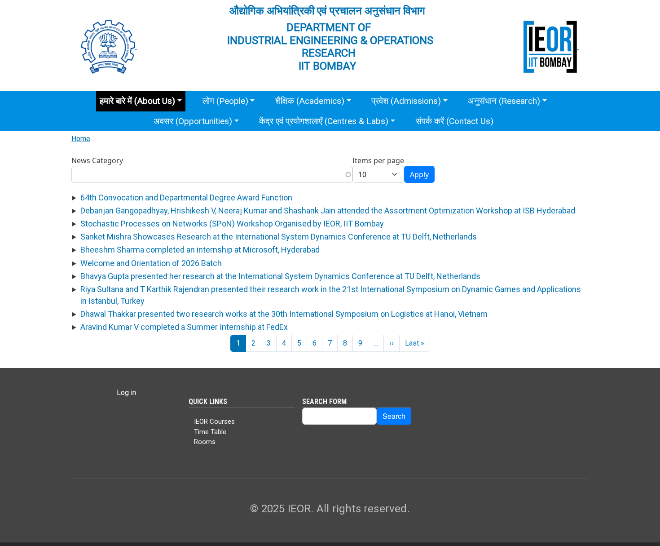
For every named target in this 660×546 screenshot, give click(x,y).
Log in (126, 392)
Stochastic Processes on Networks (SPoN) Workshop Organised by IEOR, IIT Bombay (232, 223)
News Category (97, 160)
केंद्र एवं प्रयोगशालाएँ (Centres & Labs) (323, 121)
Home (80, 138)
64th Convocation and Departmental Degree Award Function (186, 197)
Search (394, 416)
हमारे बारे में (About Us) (137, 101)
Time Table (210, 432)
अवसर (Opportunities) (193, 121)
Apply (419, 174)
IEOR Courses (214, 421)
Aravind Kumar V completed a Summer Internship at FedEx (184, 327)
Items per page (378, 160)
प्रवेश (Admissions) (406, 101)
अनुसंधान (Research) (504, 101)
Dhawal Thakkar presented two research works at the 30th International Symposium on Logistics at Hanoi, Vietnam (284, 314)
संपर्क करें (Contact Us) (454, 121)
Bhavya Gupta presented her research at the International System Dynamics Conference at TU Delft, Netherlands (280, 276)
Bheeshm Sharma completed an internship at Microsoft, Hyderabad (200, 249)
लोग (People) (225, 101)
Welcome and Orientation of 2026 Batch (151, 263)
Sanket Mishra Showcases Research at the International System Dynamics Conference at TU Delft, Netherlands (278, 236)
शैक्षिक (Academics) (309, 101)
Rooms (205, 442)
